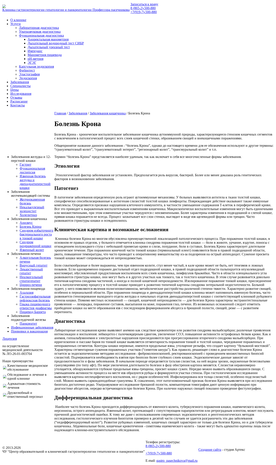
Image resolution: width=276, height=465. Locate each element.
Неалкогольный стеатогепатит (31, 279)
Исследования (20, 93)
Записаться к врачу (144, 4)
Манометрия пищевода (45, 55)
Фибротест (27, 70)
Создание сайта (209, 449)
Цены (14, 90)
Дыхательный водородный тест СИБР (56, 43)
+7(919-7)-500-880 (143, 12)
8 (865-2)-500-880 (143, 8)
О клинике (18, 20)
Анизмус (26, 223)
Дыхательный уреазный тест (49, 47)
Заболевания (19, 82)
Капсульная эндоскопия (36, 66)
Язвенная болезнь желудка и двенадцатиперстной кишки (35, 182)
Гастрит (25, 164)
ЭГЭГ (32, 62)
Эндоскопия (28, 78)
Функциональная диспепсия (32, 170)
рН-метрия (35, 59)
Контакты (17, 105)
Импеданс (35, 51)
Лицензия (9, 338)
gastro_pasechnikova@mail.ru (177, 460)
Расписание (19, 101)
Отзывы (16, 97)
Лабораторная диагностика (39, 28)
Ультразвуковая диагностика (40, 31)
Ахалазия (26, 292)
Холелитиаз (28, 215)
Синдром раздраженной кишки (35, 244)
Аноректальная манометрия (48, 39)
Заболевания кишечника (108, 113)
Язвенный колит (32, 250)
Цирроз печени (31, 285)
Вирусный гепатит (33, 265)
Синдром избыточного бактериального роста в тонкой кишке (36, 234)
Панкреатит (28, 323)
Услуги (15, 24)
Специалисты (20, 86)
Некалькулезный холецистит (32, 209)
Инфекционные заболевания (32, 327)
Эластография (29, 74)
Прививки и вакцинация (29, 331)
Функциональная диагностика (41, 35)
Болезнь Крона (30, 226)
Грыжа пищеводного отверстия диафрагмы (36, 306)
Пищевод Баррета (33, 312)
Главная (60, 113)
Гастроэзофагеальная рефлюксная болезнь (35, 298)
